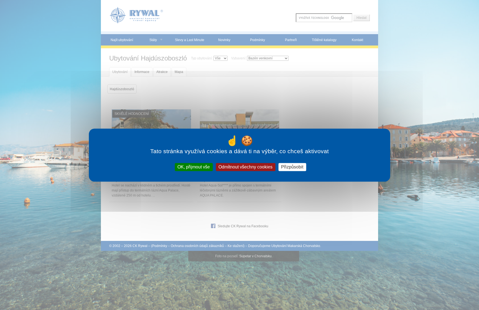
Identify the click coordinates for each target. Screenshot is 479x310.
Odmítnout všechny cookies (245, 167)
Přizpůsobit (292, 167)
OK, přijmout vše (193, 167)
